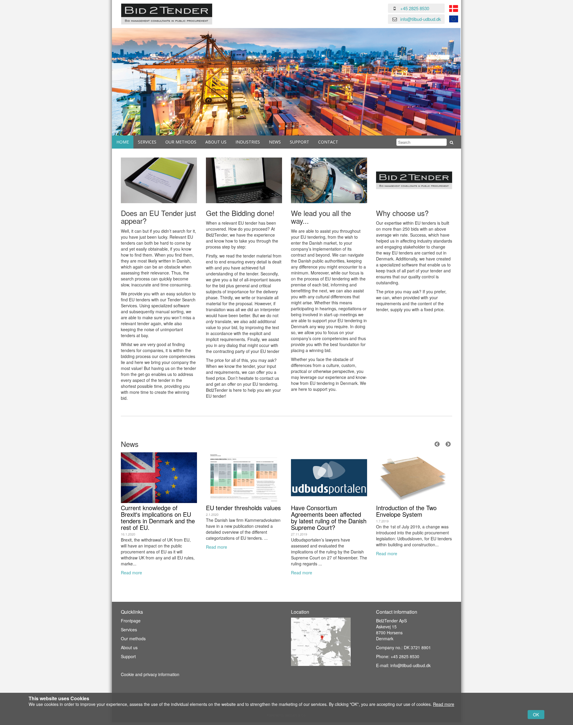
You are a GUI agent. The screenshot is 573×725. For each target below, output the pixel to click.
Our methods (133, 638)
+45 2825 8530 (414, 8)
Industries (247, 142)
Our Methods (180, 142)
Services (147, 142)
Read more (131, 573)
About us (216, 142)
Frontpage (131, 621)
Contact (328, 142)
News (275, 142)
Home (122, 142)
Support (299, 142)
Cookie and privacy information (150, 674)
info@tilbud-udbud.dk (420, 19)
